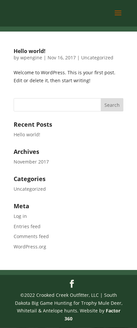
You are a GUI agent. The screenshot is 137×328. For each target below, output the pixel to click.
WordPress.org (30, 246)
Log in (20, 216)
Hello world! (30, 51)
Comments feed (31, 236)
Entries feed (27, 226)
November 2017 (31, 162)
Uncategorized (97, 57)
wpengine (31, 57)
